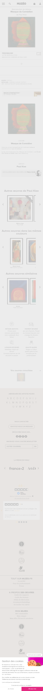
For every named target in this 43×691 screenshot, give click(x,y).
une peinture (16, 147)
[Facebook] (17, 437)
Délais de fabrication (21, 599)
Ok (35, 446)
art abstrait (18, 149)
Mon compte (21, 616)
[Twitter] (25, 437)
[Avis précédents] (1, 510)
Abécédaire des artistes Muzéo (21, 394)
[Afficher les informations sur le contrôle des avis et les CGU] (33, 496)
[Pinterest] (23, 437)
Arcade (18, 307)
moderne (32, 147)
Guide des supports (21, 595)
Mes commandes (21, 613)
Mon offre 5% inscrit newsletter (21, 618)
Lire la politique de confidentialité (11, 682)
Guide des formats (21, 597)
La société (21, 581)
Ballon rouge (20, 224)
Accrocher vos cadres (21, 604)
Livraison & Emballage (21, 602)
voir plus (16, 510)
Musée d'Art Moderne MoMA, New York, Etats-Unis (21, 152)
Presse (21, 586)
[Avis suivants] (41, 510)
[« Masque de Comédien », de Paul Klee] (21, 377)
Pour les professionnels (21, 583)
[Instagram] (20, 437)
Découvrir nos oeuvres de (19, 172)
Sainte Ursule (16, 267)
